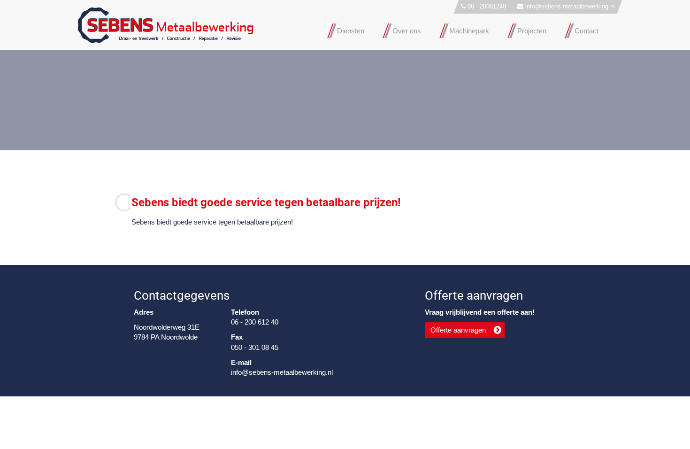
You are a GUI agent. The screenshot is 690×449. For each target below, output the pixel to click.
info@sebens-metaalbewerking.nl (570, 6)
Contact (586, 31)
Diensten (350, 31)
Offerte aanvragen (458, 330)
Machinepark (469, 31)
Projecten (531, 31)
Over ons (406, 31)
